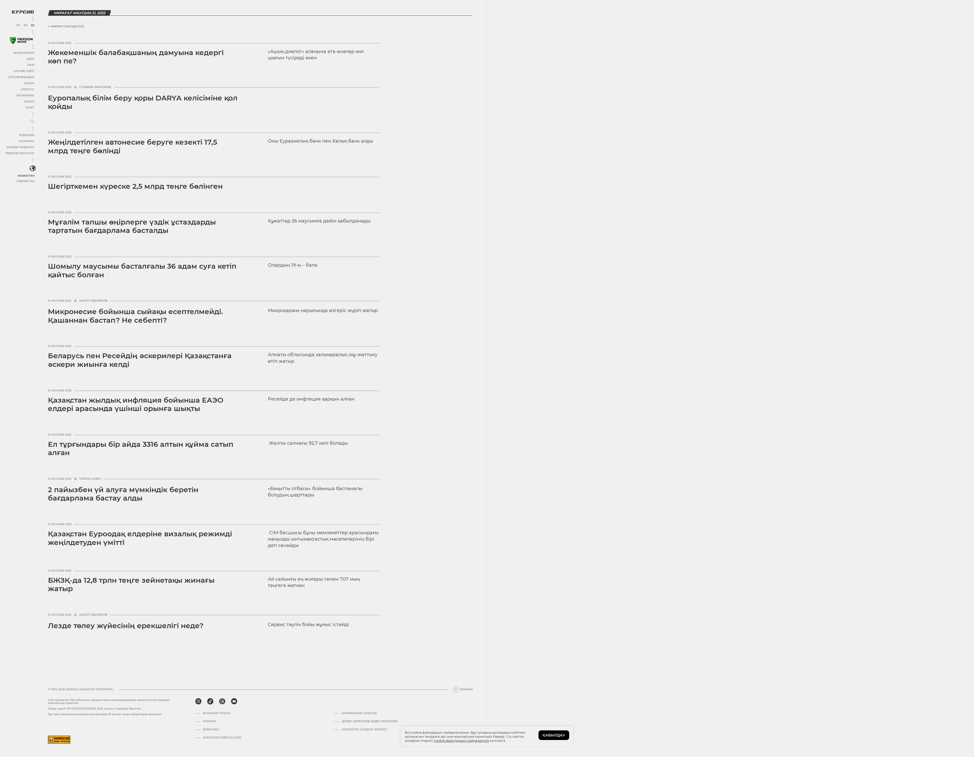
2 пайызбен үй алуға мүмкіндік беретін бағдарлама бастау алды (123, 494)
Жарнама (26, 141)
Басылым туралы (217, 713)
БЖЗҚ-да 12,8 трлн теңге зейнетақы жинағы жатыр (131, 584)
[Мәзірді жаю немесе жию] (32, 121)
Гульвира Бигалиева (95, 87)
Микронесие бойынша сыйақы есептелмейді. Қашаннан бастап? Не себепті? (135, 315)
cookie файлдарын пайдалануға (461, 740)
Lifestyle (27, 89)
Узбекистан (25, 181)
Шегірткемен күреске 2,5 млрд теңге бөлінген (135, 186)
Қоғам (29, 83)
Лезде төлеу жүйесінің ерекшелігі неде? (125, 625)
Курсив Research (21, 77)
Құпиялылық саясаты (359, 713)
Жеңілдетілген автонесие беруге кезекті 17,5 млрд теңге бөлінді (132, 146)
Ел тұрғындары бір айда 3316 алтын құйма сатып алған (140, 448)
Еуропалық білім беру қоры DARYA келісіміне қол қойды (142, 102)
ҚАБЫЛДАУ (554, 735)
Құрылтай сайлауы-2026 (222, 737)
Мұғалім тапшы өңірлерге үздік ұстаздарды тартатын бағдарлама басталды (132, 226)
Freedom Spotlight (19, 153)
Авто (30, 59)
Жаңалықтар (23, 53)
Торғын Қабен (90, 478)
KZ (32, 25)
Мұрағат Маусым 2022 (67, 26)
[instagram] (198, 701)
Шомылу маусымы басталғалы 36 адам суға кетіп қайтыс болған (142, 270)
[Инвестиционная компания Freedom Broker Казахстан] (21, 40)
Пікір (30, 65)
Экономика (25, 95)
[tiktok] (210, 701)
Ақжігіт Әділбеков (93, 300)
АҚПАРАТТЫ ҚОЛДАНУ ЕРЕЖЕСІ (364, 729)
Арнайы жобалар (20, 147)
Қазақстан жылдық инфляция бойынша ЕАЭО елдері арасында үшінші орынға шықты (135, 404)
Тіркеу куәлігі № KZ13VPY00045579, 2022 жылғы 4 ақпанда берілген (94, 708)
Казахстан (26, 175)
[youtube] (234, 701)
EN (25, 25)
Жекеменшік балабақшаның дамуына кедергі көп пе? (136, 56)
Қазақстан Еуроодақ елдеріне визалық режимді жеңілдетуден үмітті (140, 538)
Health (29, 101)
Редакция (26, 135)
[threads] (222, 701)
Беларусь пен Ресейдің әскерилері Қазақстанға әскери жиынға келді (140, 360)
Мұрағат (209, 721)
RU (18, 25)
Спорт (29, 107)
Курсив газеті (24, 71)
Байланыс (211, 729)
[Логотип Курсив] (22, 12)
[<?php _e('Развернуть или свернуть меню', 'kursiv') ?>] (33, 168)
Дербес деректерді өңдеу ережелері (370, 721)
